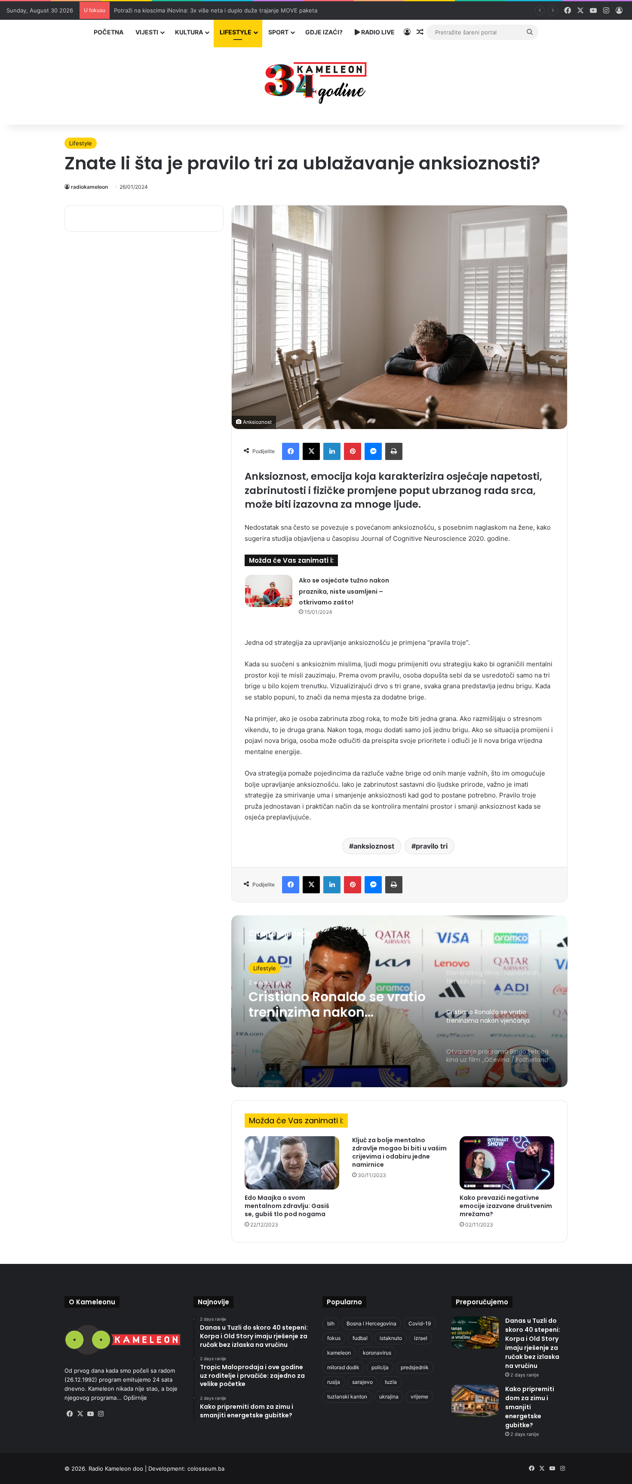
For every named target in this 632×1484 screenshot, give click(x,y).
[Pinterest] (352, 451)
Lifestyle (236, 32)
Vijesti (146, 32)
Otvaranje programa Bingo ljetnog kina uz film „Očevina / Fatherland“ (336, 1014)
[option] (399, 1001)
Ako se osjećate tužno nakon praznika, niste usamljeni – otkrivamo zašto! (344, 591)
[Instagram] (100, 1414)
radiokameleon (89, 187)
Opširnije (135, 1397)
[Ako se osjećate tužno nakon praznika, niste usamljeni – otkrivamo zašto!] (268, 591)
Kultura (189, 32)
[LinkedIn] (332, 451)
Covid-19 (419, 1323)
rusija (333, 1382)
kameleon (339, 1352)
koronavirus (377, 1352)
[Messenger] (373, 451)
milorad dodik (343, 1367)
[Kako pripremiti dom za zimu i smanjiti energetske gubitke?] (475, 1401)
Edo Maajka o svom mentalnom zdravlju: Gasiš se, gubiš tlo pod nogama (287, 1205)
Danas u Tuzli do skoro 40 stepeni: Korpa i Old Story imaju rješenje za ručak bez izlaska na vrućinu (532, 1343)
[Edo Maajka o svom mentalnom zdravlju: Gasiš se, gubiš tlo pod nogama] (292, 1163)
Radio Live (377, 32)
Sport (278, 32)
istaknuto (391, 1338)
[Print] (393, 451)
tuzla (391, 1382)
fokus (334, 1338)
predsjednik (415, 1367)
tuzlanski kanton (347, 1396)
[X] (311, 451)
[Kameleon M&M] (316, 80)
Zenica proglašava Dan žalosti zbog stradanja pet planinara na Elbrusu (207, 10)
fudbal (360, 1338)
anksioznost (373, 846)
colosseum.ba (205, 1468)
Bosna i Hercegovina (371, 1323)
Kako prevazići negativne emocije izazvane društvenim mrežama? (506, 1205)
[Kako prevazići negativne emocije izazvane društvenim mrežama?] (507, 1163)
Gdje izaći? (324, 32)
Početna (108, 32)
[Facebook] (290, 451)
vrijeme (419, 1396)
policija (380, 1367)
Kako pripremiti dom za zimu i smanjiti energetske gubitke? (529, 1407)
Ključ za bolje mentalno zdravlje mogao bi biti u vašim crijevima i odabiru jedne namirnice (399, 1152)
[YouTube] (90, 1414)
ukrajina (389, 1396)
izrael (420, 1338)
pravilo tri (432, 846)
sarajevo (362, 1382)
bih (330, 1323)
